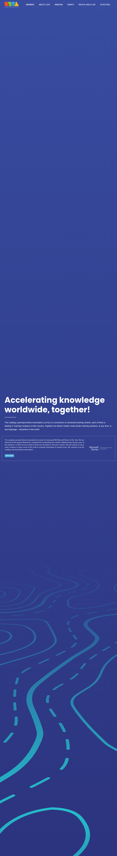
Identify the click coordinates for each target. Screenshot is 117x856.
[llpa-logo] (12, 4)
